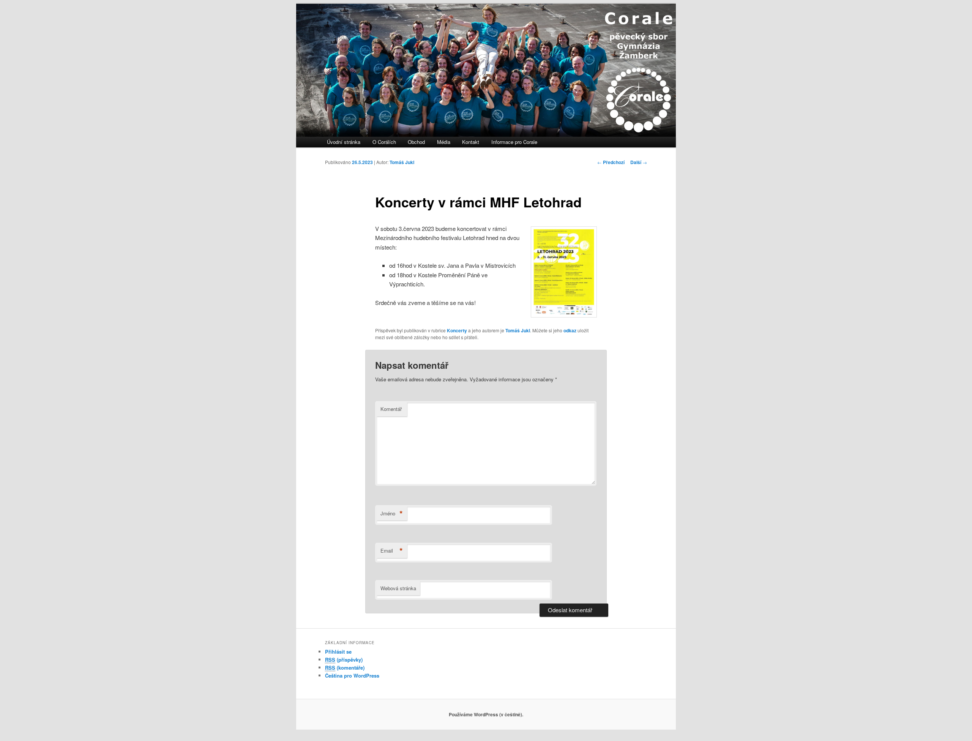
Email (391, 551)
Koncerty (457, 330)
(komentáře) (344, 667)
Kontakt (470, 141)
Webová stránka (398, 588)
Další (638, 162)
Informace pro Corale (514, 141)
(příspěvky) (344, 659)
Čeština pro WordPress (352, 675)
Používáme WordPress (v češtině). (486, 714)
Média (443, 141)
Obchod (416, 141)
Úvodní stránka (343, 141)
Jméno (391, 513)
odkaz (569, 330)
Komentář (391, 408)
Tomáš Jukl (402, 162)
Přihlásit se (338, 651)
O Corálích (384, 141)
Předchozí (611, 162)
